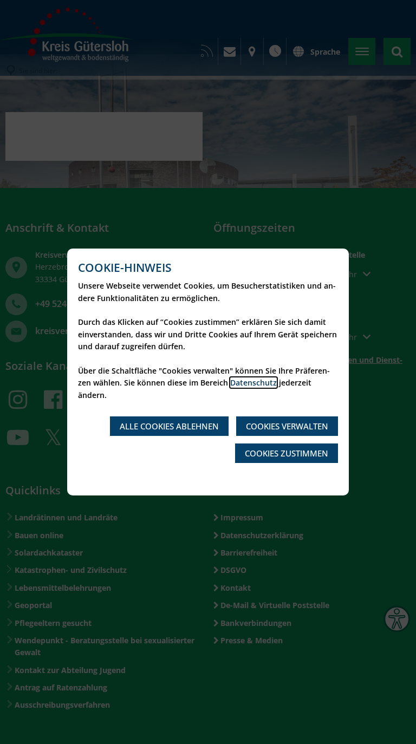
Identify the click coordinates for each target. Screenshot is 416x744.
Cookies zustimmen (286, 453)
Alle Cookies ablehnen (169, 426)
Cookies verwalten (287, 426)
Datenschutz (253, 382)
